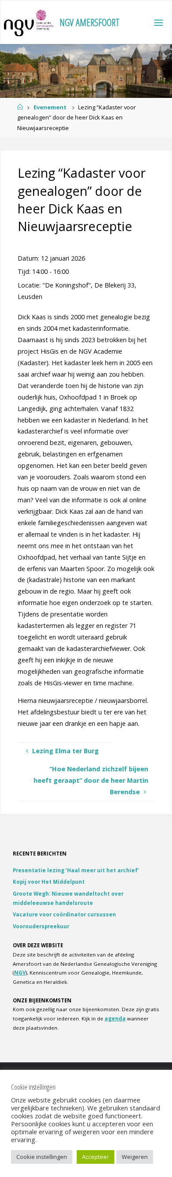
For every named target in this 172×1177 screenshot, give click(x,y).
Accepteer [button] (95, 1157)
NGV (20, 972)
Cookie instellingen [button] (41, 1157)
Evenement (50, 107)
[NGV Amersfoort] (28, 22)
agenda (115, 1018)
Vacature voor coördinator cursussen (64, 914)
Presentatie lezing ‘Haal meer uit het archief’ (76, 870)
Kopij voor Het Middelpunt (49, 881)
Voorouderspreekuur (41, 926)
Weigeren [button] (135, 1157)
